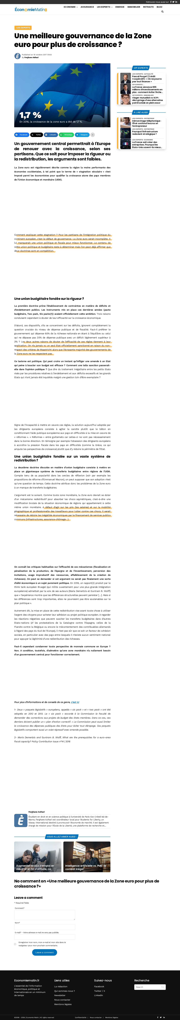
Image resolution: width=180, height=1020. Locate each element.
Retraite (148, 6)
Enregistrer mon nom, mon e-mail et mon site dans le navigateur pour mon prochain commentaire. (42, 944)
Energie (119, 6)
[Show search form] (162, 11)
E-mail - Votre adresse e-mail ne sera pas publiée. (37, 932)
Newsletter (59, 995)
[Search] (163, 986)
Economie (70, 6)
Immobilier (133, 6)
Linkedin (98, 995)
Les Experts (103, 6)
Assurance (87, 6)
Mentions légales (63, 1004)
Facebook (99, 986)
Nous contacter (62, 1000)
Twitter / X (99, 991)
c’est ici (75, 702)
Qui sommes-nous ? (64, 991)
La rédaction (60, 986)
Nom (17, 923)
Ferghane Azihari (36, 812)
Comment (20, 908)
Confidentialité (80, 1017)
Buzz (159, 6)
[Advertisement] (62, 203)
